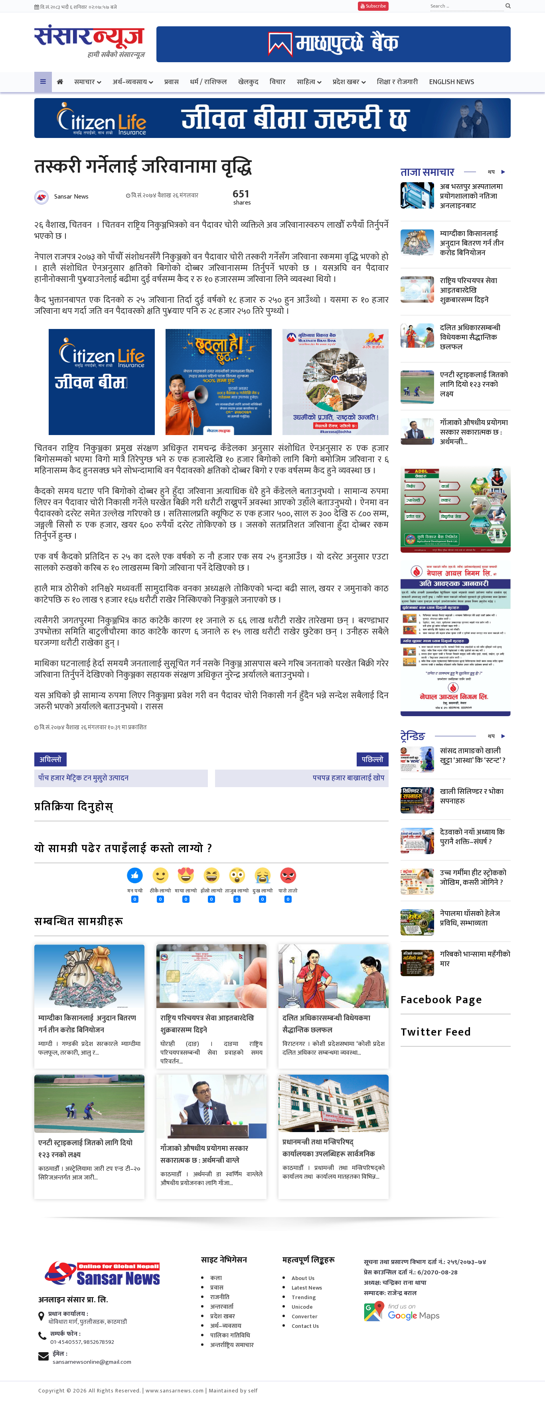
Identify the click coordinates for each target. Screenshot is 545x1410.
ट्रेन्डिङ (413, 736)
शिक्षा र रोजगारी (397, 82)
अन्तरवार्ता (221, 1307)
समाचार (84, 82)
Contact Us (305, 1326)
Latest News (307, 1287)
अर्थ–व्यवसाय (130, 82)
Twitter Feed (436, 1033)
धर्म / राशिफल (208, 82)
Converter (305, 1316)
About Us (303, 1278)
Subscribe (375, 6)
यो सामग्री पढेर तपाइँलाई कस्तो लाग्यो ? (123, 849)
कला (216, 1278)
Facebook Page (441, 1000)
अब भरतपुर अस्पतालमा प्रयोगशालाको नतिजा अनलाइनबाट (471, 196)
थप (491, 172)
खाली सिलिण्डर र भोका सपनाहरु (472, 796)
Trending (304, 1297)
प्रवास (171, 82)
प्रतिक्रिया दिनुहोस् (74, 807)
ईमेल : (60, 1354)
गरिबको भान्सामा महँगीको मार (475, 959)
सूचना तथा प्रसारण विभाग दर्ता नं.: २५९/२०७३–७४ (425, 1262)
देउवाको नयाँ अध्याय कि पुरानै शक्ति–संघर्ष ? (472, 837)
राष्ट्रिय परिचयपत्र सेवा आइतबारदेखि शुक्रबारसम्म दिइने (468, 290)
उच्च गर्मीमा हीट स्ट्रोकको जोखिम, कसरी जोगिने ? (473, 878)
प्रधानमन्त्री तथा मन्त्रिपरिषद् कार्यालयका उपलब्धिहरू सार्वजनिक (328, 1148)
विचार (278, 82)
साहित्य (306, 82)
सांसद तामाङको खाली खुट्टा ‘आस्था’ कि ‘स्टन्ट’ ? (473, 756)
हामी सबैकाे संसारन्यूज (115, 55)
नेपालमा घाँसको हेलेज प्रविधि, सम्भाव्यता (470, 918)
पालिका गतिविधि (230, 1335)
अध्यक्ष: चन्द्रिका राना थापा (395, 1283)
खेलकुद (248, 82)
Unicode (302, 1307)
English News (451, 82)
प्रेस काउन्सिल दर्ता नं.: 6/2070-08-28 (411, 1273)
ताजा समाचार (427, 172)
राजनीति (219, 1297)
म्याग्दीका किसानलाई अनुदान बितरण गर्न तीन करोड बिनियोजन (87, 1024)
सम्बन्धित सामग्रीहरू (79, 922)
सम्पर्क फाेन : (65, 1334)
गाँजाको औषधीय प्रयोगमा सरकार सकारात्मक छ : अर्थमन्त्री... (474, 432)
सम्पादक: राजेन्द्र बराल (390, 1293)
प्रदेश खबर (346, 82)
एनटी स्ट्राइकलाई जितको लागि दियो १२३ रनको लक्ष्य (474, 384)
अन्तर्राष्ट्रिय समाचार (232, 1345)
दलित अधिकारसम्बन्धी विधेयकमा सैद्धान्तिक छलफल (326, 1024)
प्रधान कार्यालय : (68, 1314)
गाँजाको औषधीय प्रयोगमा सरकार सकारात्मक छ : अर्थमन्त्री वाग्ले (204, 1155)
